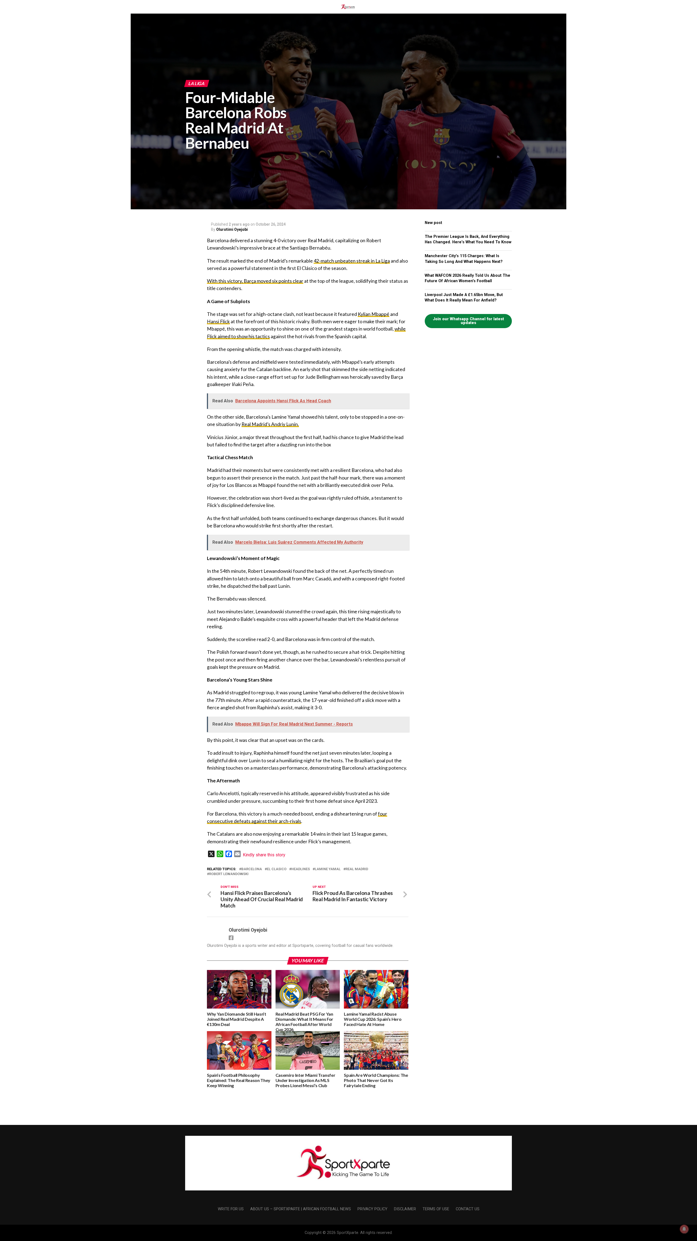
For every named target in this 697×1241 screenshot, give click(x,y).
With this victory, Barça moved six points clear (255, 281)
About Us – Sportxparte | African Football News (300, 1209)
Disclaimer (405, 1209)
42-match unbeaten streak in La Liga (352, 261)
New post (433, 222)
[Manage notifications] (684, 1229)
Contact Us (467, 1209)
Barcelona (251, 869)
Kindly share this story (264, 854)
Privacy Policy (372, 1209)
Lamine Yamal (328, 869)
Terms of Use (436, 1209)
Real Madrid (357, 869)
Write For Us (231, 1209)
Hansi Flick (218, 321)
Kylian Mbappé (373, 314)
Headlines (300, 869)
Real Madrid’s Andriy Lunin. (270, 424)
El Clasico (276, 869)
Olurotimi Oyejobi (232, 229)
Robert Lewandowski (229, 874)
